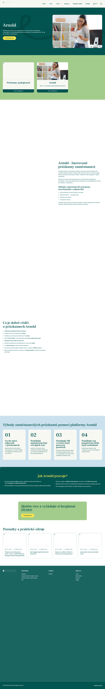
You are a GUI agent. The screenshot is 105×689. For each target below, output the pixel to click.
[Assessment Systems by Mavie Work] (8, 3)
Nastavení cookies (98, 685)
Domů (44, 3)
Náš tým (78, 578)
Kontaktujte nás (9, 38)
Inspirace (66, 3)
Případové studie (77, 3)
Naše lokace (79, 576)
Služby (51, 3)
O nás (57, 3)
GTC (22, 580)
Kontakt (88, 3)
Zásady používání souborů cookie (29, 576)
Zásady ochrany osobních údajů (29, 578)
